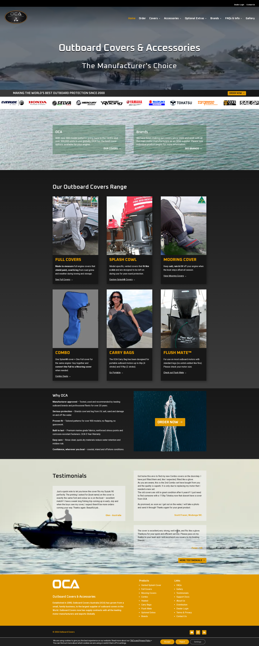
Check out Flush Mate (173, 372)
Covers (153, 18)
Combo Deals (61, 376)
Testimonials (182, 593)
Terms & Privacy (184, 612)
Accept (167, 642)
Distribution (181, 604)
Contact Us (250, 5)
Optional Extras (194, 18)
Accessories (171, 18)
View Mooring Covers (173, 276)
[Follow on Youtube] (192, 632)
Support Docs (182, 597)
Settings (197, 642)
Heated (144, 600)
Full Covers (146, 589)
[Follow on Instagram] (198, 632)
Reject (182, 642)
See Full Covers (62, 279)
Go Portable (115, 372)
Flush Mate (146, 608)
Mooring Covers (148, 593)
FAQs (179, 585)
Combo (144, 597)
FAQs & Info (232, 18)
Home (131, 18)
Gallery (250, 18)
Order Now (235, 93)
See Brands (192, 148)
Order (142, 18)
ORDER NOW (167, 422)
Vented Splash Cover (151, 585)
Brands (214, 18)
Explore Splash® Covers (121, 279)
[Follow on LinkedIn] (204, 632)
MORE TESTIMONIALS (191, 560)
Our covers (111, 148)
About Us (180, 600)
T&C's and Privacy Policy (140, 641)
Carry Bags (146, 604)
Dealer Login (239, 5)
